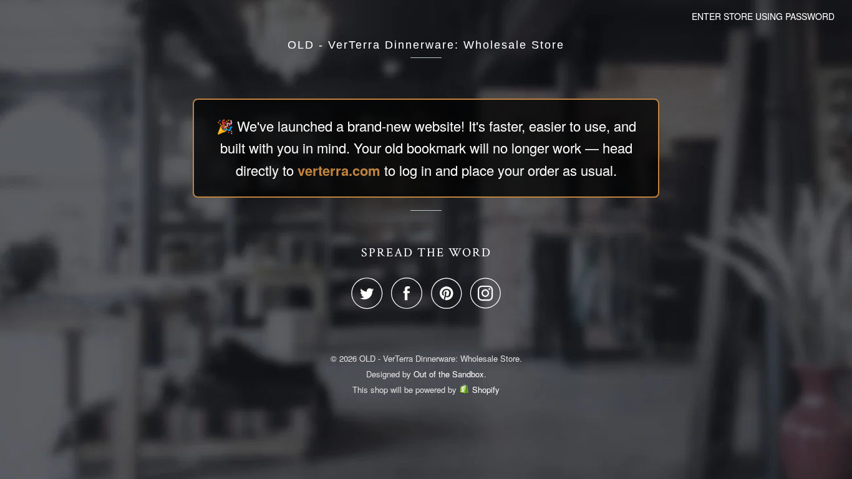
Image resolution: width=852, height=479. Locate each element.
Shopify (486, 389)
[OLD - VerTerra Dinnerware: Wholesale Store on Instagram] (485, 293)
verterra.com (339, 170)
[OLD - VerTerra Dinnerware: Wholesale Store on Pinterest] (449, 293)
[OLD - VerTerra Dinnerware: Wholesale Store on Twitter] (370, 293)
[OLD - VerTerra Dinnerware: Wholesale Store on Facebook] (409, 293)
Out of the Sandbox (449, 374)
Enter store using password (763, 16)
